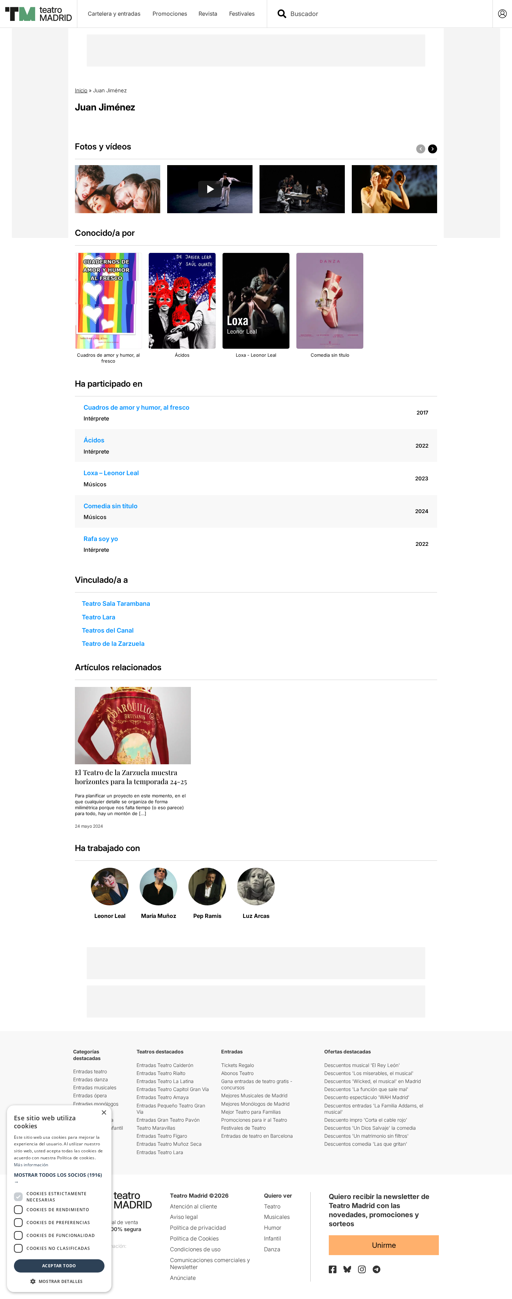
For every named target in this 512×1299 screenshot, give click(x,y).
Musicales (277, 1216)
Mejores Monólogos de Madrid (255, 1104)
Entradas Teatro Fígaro (162, 1136)
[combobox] (386, 13)
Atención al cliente (193, 1206)
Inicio (81, 90)
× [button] (103, 1112)
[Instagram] (362, 1269)
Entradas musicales (94, 1087)
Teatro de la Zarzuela (113, 643)
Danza (272, 1249)
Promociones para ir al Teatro (254, 1120)
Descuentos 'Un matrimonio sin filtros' (366, 1136)
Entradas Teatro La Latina (165, 1081)
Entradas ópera (90, 1095)
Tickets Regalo (237, 1065)
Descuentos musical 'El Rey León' (362, 1065)
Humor (272, 1227)
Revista (208, 13)
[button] (59, 1178)
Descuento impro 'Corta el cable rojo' (365, 1120)
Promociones (170, 13)
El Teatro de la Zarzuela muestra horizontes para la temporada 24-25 (131, 776)
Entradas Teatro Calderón (165, 1065)
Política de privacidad (198, 1227)
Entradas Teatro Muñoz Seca (169, 1144)
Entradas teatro (90, 1071)
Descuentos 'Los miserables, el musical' (368, 1073)
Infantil (272, 1238)
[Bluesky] (347, 1269)
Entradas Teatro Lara (160, 1152)
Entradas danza (90, 1079)
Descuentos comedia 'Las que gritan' (365, 1144)
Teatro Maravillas (156, 1128)
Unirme (384, 1245)
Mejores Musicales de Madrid (254, 1095)
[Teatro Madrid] (38, 14)
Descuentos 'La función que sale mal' (366, 1089)
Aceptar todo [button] (59, 1266)
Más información (31, 1165)
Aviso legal (184, 1216)
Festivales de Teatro (243, 1128)
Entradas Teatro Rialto (161, 1073)
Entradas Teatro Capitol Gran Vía (173, 1089)
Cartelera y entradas (114, 13)
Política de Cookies (194, 1238)
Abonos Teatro (237, 1073)
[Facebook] (332, 1269)
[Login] (502, 13)
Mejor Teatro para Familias (251, 1112)
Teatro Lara (98, 617)
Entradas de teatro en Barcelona (257, 1136)
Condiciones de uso (195, 1249)
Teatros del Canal (108, 630)
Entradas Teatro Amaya (163, 1097)
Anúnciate (183, 1277)
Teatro (272, 1206)
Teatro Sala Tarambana (116, 603)
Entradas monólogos (95, 1104)
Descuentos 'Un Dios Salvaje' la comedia (370, 1128)
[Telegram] (376, 1269)
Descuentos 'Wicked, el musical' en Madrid (372, 1081)
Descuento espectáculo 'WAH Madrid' (366, 1097)
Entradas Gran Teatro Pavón (168, 1120)
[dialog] (59, 1198)
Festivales (242, 13)
